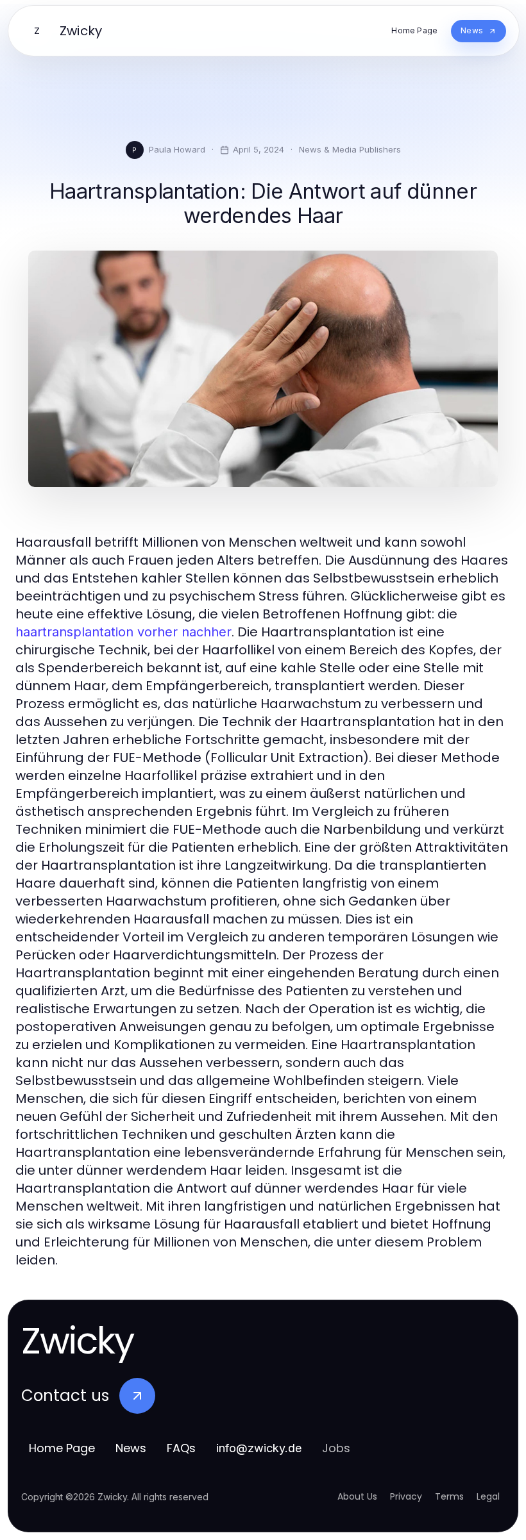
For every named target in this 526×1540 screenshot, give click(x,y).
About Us (357, 1496)
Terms (449, 1496)
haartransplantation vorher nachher (123, 632)
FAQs (181, 1448)
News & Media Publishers (350, 149)
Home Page (62, 1448)
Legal (488, 1496)
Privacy (406, 1496)
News (130, 1448)
